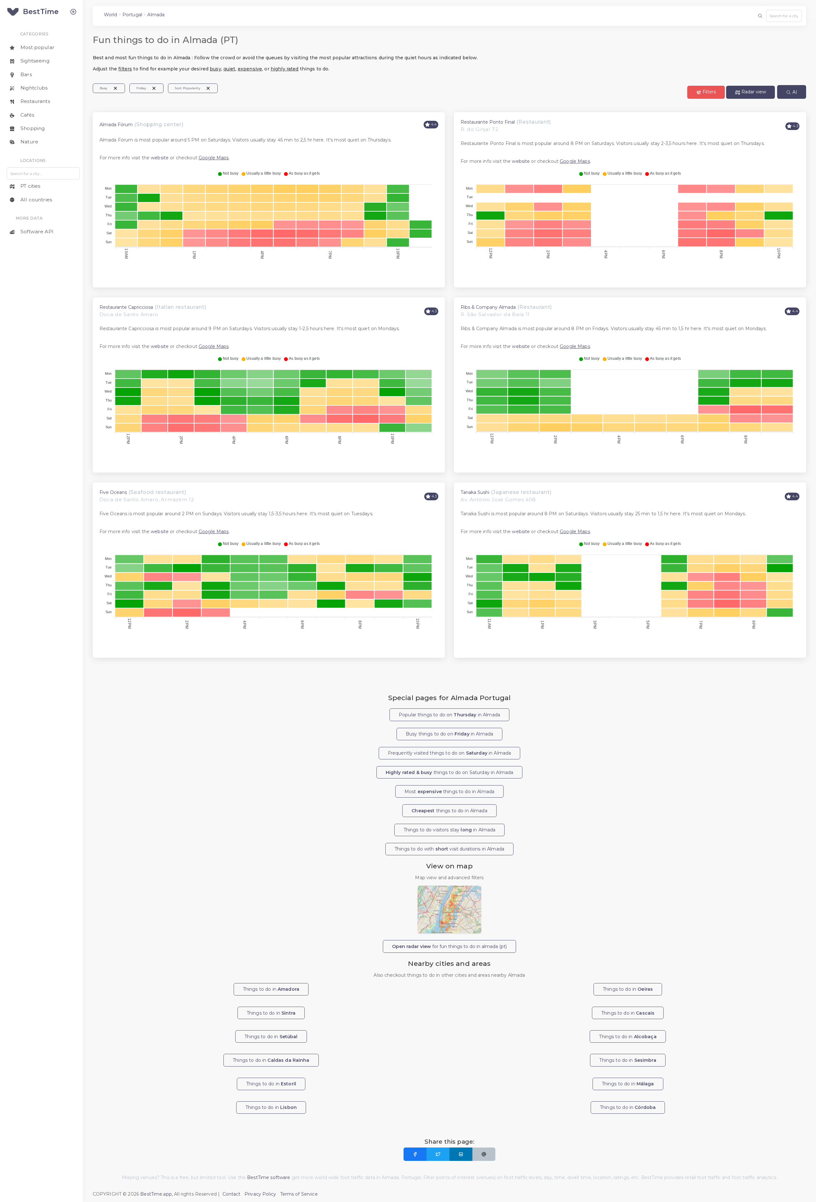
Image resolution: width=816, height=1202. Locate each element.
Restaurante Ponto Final (488, 122)
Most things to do (449, 791)
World (110, 15)
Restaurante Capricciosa (126, 307)
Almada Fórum (116, 124)
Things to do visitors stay (450, 830)
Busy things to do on (449, 734)
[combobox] (784, 16)
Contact (231, 1194)
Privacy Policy (260, 1194)
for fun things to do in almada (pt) (449, 946)
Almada (155, 15)
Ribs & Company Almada (488, 307)
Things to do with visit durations (449, 849)
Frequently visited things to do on (449, 753)
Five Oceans (113, 492)
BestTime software (268, 1177)
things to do (449, 811)
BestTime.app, (156, 1194)
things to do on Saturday (450, 772)
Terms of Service (299, 1194)
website (160, 158)
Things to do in (271, 989)
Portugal (132, 15)
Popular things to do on (449, 715)
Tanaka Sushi (475, 492)
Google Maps (214, 158)
